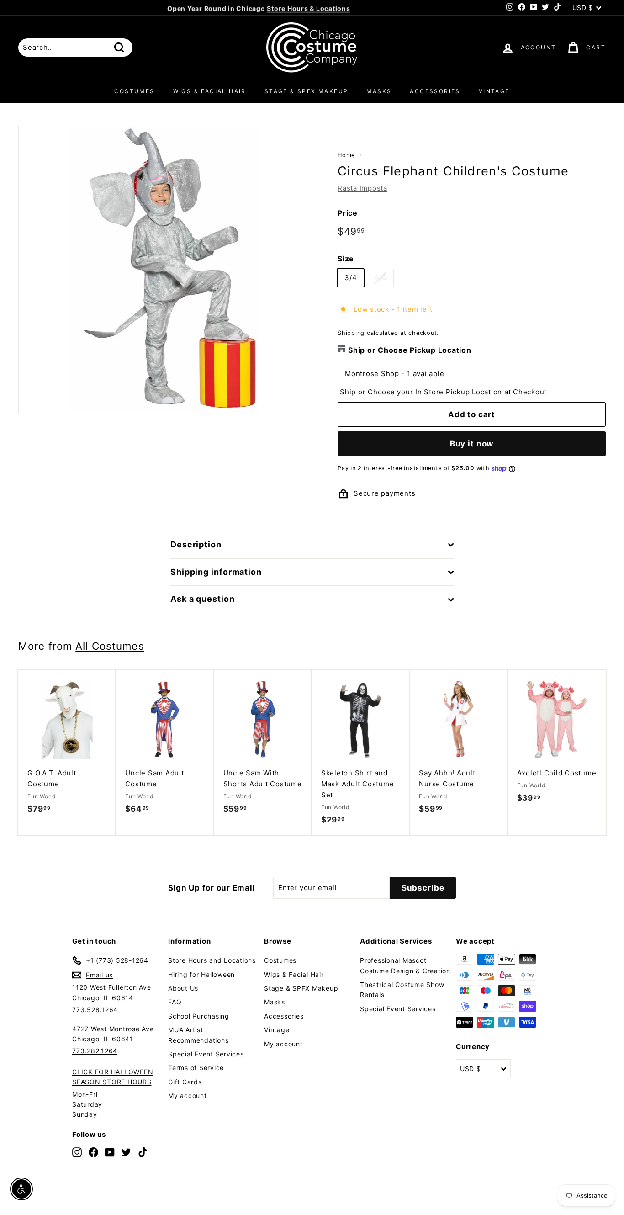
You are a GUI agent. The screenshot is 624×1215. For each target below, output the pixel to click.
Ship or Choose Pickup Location (409, 350)
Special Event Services (206, 1054)
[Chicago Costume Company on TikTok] (143, 1152)
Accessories (435, 91)
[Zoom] (163, 270)
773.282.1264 (94, 1051)
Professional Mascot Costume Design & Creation (405, 965)
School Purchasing (198, 1016)
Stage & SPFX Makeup (306, 91)
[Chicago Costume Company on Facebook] (93, 1152)
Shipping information (216, 572)
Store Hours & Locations (308, 7)
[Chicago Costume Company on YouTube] (110, 1152)
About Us (183, 988)
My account (187, 1095)
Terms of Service (196, 1068)
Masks (378, 91)
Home (346, 155)
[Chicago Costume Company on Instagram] (77, 1152)
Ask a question (202, 599)
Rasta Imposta (362, 188)
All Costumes (109, 646)
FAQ (174, 1002)
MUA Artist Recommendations (198, 1035)
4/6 (380, 277)
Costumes (134, 91)
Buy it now (472, 443)
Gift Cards (185, 1082)
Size (346, 258)
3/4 (350, 277)
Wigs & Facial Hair (209, 91)
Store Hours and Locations (212, 960)
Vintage (494, 91)
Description (196, 544)
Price (348, 213)
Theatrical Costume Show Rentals (402, 989)
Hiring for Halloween (201, 974)
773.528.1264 (95, 1009)
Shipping (351, 332)
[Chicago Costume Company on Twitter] (126, 1152)
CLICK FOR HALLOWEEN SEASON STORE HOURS (112, 1077)
